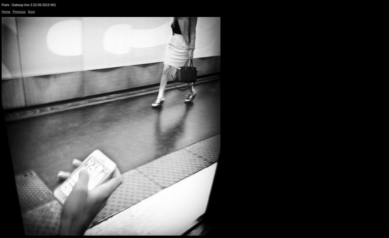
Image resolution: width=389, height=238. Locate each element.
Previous (19, 12)
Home (6, 12)
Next (31, 12)
